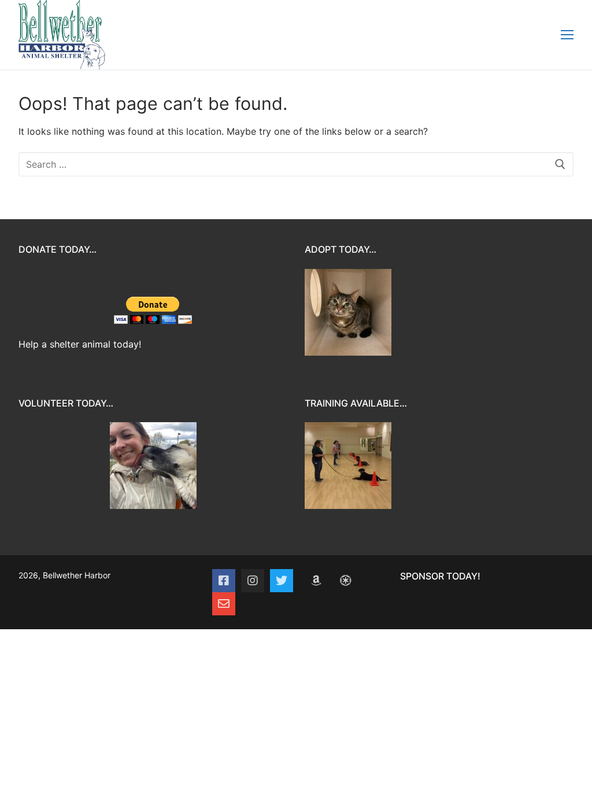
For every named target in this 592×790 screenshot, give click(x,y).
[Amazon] (316, 580)
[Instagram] (252, 580)
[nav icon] (567, 35)
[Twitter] (281, 580)
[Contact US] (223, 603)
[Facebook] (223, 580)
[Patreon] (345, 580)
